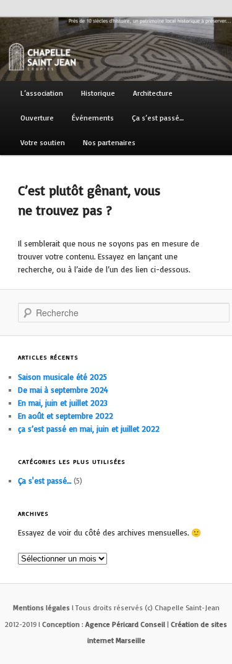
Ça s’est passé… (158, 117)
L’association (41, 93)
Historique (98, 93)
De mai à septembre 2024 (63, 390)
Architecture (153, 93)
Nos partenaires (109, 142)
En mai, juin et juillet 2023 (63, 403)
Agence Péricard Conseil (125, 624)
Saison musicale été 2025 (62, 377)
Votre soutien (42, 142)
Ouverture (37, 117)
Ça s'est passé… (44, 480)
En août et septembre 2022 (65, 416)
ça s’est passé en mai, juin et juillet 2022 (89, 429)
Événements (93, 117)
